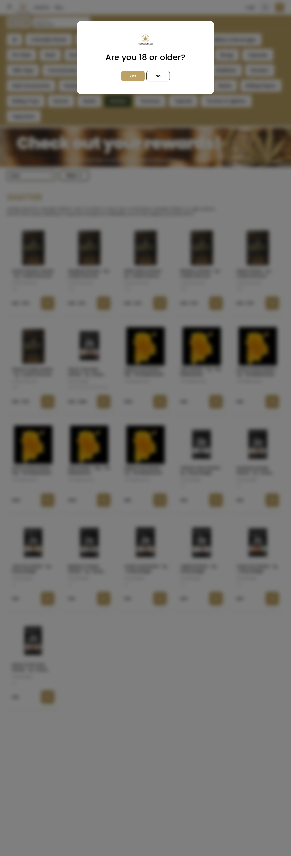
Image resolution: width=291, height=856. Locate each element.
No (158, 76)
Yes (133, 76)
